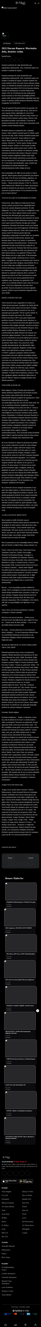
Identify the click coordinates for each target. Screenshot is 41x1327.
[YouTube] (10, 1173)
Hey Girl (5, 1236)
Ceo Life (5, 1195)
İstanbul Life (26, 1199)
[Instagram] (4, 1173)
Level (24, 1218)
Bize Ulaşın (6, 1257)
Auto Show (6, 1214)
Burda (4, 1221)
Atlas (3, 1210)
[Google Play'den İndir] (26, 1181)
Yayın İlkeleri (6, 1295)
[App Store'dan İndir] (10, 1181)
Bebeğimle (26, 1229)
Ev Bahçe (5, 1225)
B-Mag (4, 1218)
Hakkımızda (6, 1250)
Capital (24, 1233)
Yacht (24, 1214)
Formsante (5, 1199)
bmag (16, 1307)
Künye (4, 1253)
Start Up (25, 1210)
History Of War (27, 1191)
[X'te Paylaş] (8, 60)
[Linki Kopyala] (30, 864)
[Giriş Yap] (35, 1325)
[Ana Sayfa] (6, 1157)
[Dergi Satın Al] (15, 1325)
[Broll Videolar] (25, 1325)
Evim (3, 1229)
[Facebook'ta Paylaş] (3, 60)
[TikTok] (27, 1173)
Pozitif (24, 1206)
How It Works (27, 1195)
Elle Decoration (27, 1221)
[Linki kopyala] (21, 60)
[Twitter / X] (16, 1173)
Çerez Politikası (7, 1287)
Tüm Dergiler (6, 1191)
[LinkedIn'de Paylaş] (17, 60)
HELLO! (5, 1233)
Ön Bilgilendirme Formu (8, 1268)
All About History (8, 1206)
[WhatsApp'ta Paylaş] (12, 60)
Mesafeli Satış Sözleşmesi (7, 1282)
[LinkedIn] (21, 1173)
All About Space (28, 1225)
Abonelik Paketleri (8, 1246)
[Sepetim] (35, 3)
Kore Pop (25, 1203)
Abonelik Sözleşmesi (9, 1277)
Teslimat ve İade (7, 1291)
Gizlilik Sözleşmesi (8, 1273)
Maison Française (8, 1203)
